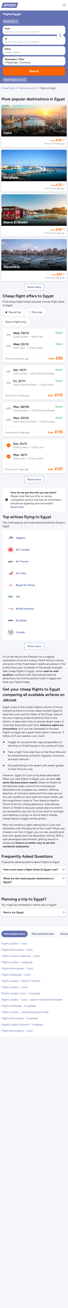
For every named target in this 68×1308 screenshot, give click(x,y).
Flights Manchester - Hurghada (19, 1018)
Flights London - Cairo (14, 943)
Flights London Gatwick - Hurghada (22, 1024)
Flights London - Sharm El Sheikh (20, 980)
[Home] (9, 5)
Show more (34, 287)
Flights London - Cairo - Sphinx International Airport (31, 999)
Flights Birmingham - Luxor (17, 1030)
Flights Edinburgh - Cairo (16, 974)
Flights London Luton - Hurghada (20, 993)
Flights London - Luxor (14, 987)
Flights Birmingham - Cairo (17, 968)
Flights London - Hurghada (17, 962)
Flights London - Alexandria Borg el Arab (25, 1012)
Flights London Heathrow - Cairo (20, 956)
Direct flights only (15, 321)
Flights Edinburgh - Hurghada (18, 1005)
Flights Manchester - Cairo (17, 949)
